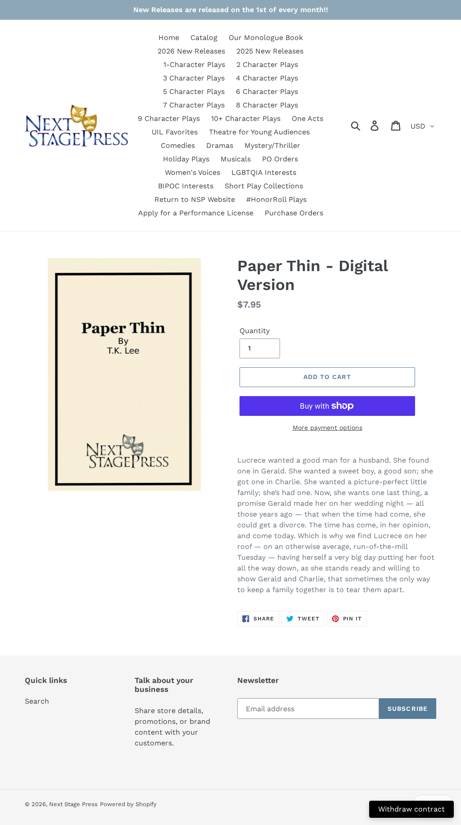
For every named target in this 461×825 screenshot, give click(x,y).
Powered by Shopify (128, 804)
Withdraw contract (411, 809)
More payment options (327, 427)
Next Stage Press (73, 804)
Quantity (255, 330)
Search (37, 701)
